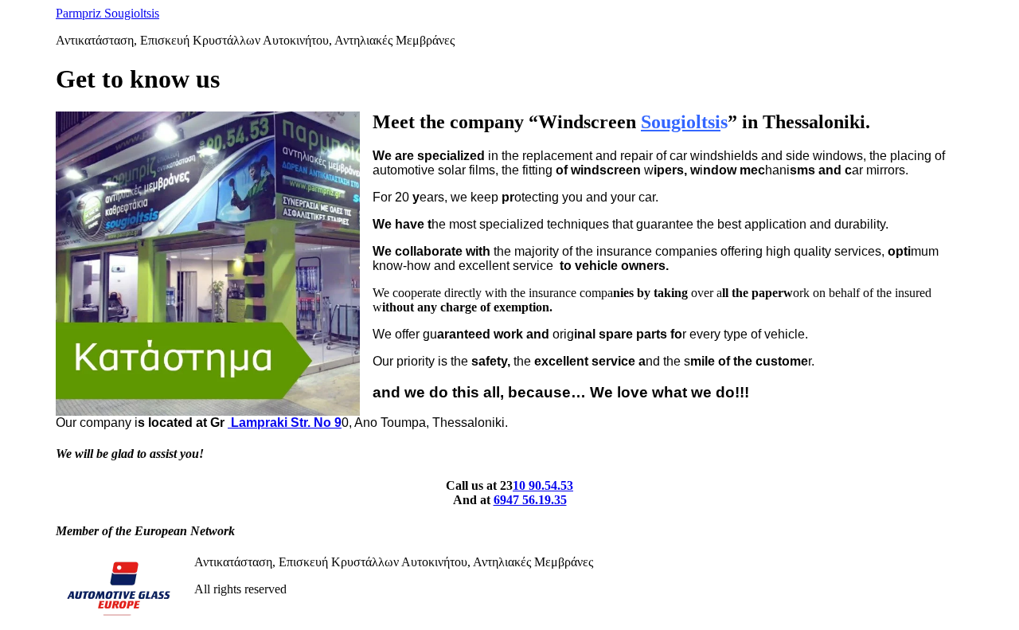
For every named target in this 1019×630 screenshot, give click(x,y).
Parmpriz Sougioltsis (107, 13)
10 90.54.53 (543, 485)
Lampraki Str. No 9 (285, 422)
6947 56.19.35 (530, 500)
